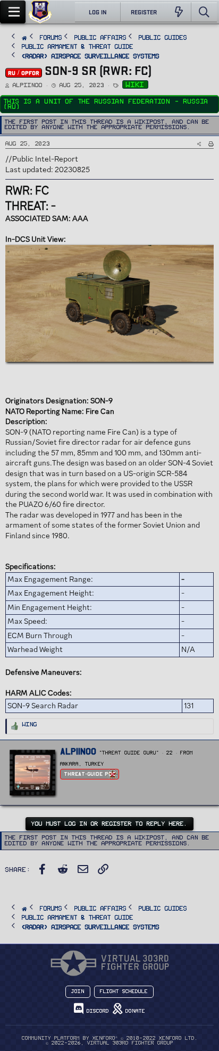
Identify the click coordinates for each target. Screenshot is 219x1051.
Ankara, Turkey (82, 764)
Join (78, 991)
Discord (96, 1011)
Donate (133, 1011)
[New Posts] (178, 12)
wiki (135, 85)
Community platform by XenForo (110, 1038)
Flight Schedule (124, 991)
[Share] (199, 144)
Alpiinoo (28, 85)
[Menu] (13, 12)
